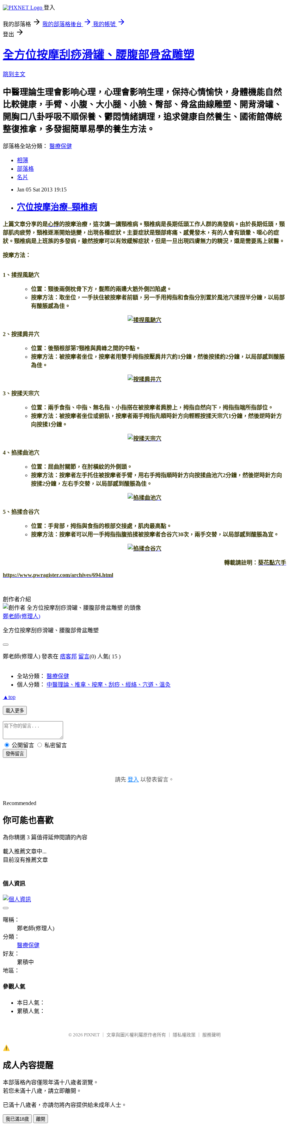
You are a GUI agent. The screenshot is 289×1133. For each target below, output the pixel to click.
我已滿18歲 (17, 1119)
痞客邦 (68, 656)
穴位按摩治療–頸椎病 (57, 207)
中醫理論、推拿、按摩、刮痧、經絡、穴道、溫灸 (109, 685)
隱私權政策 (184, 1034)
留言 (84, 656)
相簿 (22, 160)
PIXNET (92, 1034)
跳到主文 (14, 74)
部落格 (25, 169)
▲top (9, 697)
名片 (22, 177)
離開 (40, 1119)
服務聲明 (211, 1034)
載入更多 (15, 710)
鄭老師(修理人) (21, 616)
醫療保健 (60, 146)
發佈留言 (15, 753)
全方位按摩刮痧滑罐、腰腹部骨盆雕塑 (99, 54)
